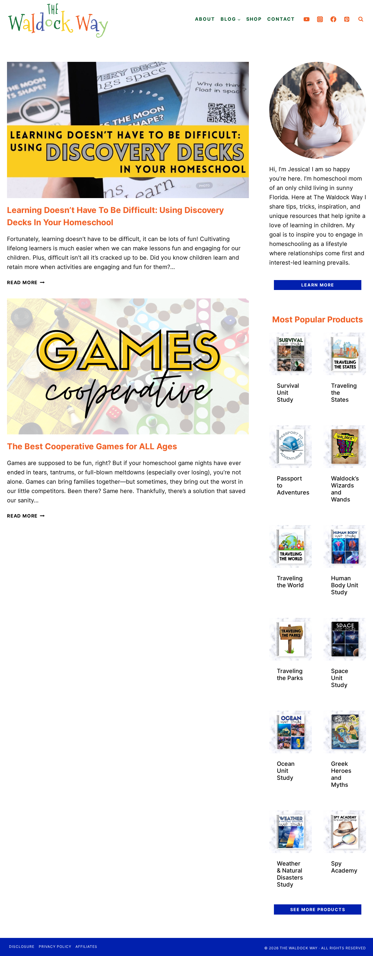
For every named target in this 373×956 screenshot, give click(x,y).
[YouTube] (306, 19)
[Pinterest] (347, 19)
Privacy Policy (55, 946)
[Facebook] (333, 19)
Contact (281, 19)
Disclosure (21, 946)
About (205, 19)
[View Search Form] (361, 19)
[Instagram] (320, 19)
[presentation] (128, 130)
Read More (26, 282)
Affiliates (86, 946)
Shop (254, 19)
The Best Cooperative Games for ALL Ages (92, 446)
